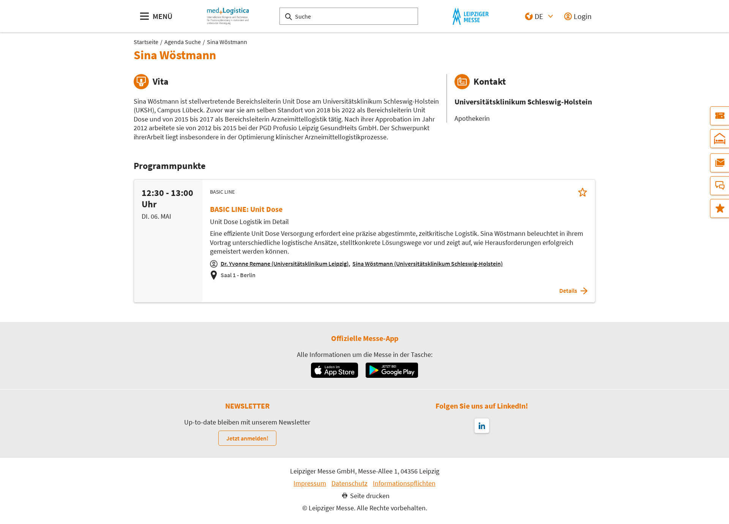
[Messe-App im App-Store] (334, 370)
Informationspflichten (404, 483)
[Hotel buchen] (719, 138)
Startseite (146, 42)
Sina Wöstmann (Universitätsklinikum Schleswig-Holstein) (427, 263)
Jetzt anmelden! (247, 438)
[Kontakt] (719, 185)
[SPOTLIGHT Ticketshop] (719, 115)
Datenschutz (349, 483)
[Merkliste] (719, 208)
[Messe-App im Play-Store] (392, 370)
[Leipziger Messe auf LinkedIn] (481, 425)
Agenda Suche (182, 42)
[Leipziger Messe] (470, 16)
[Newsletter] (719, 162)
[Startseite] (227, 16)
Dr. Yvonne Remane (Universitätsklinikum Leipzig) (285, 263)
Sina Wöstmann (227, 42)
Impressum (309, 483)
